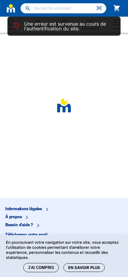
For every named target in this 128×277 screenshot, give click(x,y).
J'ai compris (41, 267)
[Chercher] (28, 9)
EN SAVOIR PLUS (84, 267)
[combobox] (64, 8)
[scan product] (99, 8)
